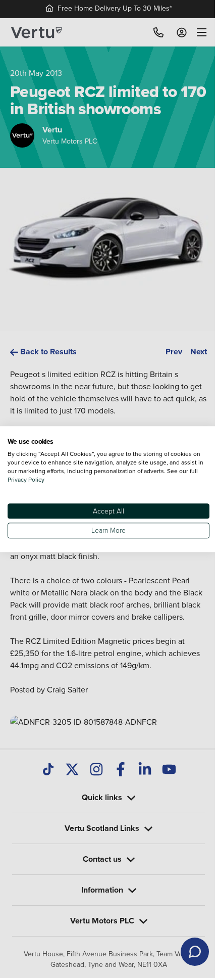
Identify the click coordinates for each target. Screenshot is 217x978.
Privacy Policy (35, 479)
